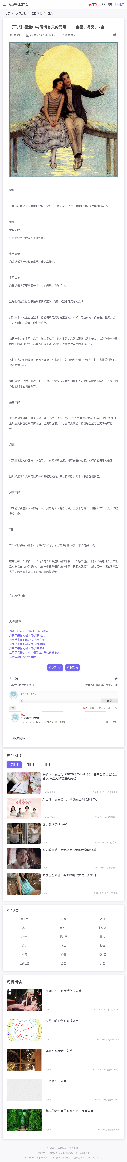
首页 (7, 13)
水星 (24, 927)
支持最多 (101, 708)
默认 (85, 708)
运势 (102, 918)
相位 (102, 945)
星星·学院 (36, 13)
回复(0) (40, 722)
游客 (23, 714)
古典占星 (25, 963)
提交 (109, 700)
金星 (63, 963)
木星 (63, 945)
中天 (24, 954)
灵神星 (63, 927)
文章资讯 (21, 13)
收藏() (74, 667)
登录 (121, 4)
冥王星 (24, 918)
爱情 (24, 945)
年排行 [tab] (46, 764)
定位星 (24, 936)
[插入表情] (21, 700)
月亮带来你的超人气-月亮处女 (27, 635)
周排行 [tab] (14, 764)
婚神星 (102, 954)
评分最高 (112, 708)
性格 (102, 936)
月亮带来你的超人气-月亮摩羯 (27, 644)
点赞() (56, 667)
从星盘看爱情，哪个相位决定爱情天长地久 (34, 652)
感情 (63, 954)
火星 (102, 963)
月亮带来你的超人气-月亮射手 (27, 639)
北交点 (102, 927)
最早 (92, 708)
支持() (50, 722)
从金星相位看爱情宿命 (22, 657)
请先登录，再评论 (29, 694)
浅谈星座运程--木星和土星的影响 (29, 631)
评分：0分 (111, 722)
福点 (63, 918)
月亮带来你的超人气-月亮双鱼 (27, 648)
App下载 (92, 4)
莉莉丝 (63, 936)
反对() (61, 722)
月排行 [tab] (30, 764)
